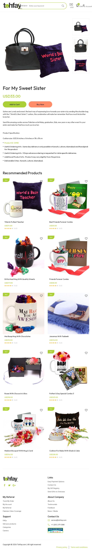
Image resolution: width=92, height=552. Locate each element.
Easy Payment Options (56, 482)
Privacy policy (61, 547)
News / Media (53, 511)
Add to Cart (15, 104)
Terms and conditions (79, 547)
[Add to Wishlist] (41, 181)
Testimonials (52, 504)
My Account (7, 504)
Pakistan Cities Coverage (12, 511)
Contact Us (52, 485)
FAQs (5, 521)
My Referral (7, 508)
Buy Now (40, 104)
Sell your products (9, 524)
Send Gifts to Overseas (56, 492)
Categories (7, 527)
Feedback (51, 508)
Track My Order (8, 501)
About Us (51, 501)
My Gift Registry (53, 488)
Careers (6, 531)
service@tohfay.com (58, 520)
